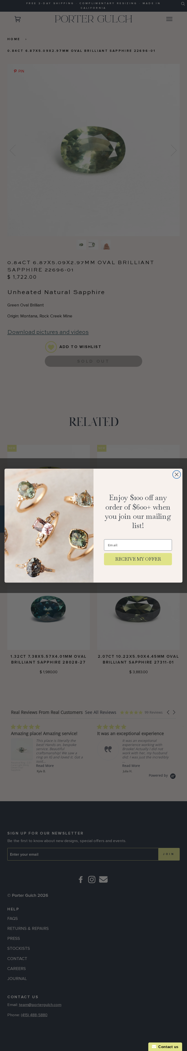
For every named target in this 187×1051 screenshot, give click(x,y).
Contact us (167, 1047)
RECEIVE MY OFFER (138, 559)
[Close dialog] (177, 474)
